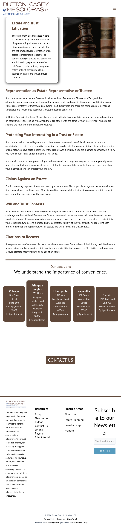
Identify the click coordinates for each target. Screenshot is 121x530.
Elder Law (70, 414)
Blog (38, 414)
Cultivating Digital (52, 522)
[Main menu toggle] (114, 8)
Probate (69, 430)
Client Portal (42, 437)
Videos (39, 422)
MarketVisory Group (79, 522)
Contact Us (60, 360)
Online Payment (40, 431)
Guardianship (72, 425)
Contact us (41, 426)
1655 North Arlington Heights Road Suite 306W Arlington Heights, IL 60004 (37, 301)
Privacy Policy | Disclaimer (54, 519)
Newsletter (41, 418)
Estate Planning (74, 420)
